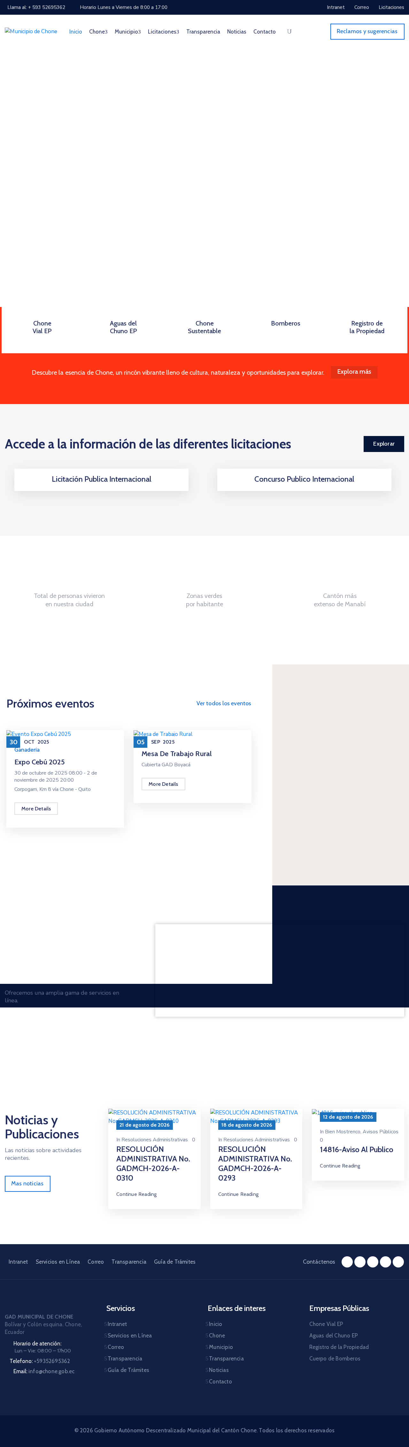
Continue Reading (136, 1194)
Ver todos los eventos (224, 703)
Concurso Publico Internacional (304, 479)
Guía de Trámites (175, 1262)
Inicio (75, 31)
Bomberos (285, 323)
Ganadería (27, 750)
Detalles (101, 489)
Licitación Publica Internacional (101, 479)
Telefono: (40, 1361)
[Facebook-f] (347, 1261)
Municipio (126, 31)
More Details (36, 809)
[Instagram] (360, 1261)
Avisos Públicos (380, 1131)
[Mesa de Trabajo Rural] (163, 734)
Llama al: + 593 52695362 (36, 7)
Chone (97, 31)
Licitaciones (162, 31)
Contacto (264, 31)
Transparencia (203, 31)
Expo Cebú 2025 (39, 762)
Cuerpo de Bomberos (335, 1358)
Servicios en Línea (58, 1262)
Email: (43, 1371)
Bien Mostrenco (342, 1131)
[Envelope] (398, 1261)
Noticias (236, 31)
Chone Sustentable (204, 327)
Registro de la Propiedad (367, 327)
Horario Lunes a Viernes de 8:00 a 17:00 (123, 7)
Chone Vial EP (42, 327)
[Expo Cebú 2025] (38, 734)
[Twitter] (372, 1261)
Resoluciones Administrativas (154, 1139)
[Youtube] (385, 1261)
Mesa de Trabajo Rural (177, 753)
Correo (96, 1262)
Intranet (18, 1262)
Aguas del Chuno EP (123, 327)
